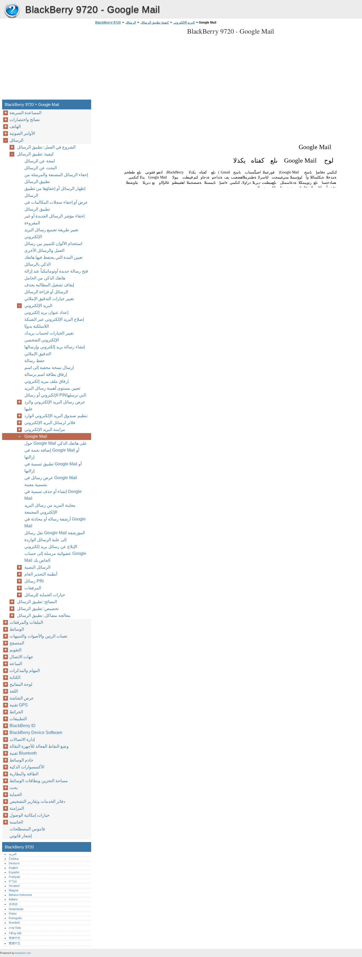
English (13, 867)
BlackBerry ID (23, 725)
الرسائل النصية (37, 567)
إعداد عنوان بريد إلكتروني (46, 312)
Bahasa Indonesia (20, 894)
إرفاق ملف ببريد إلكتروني (46, 381)
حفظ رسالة (34, 360)
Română (14, 922)
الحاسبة (16, 822)
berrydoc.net (23, 952)
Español (14, 872)
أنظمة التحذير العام (40, 574)
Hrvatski (14, 885)
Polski (12, 913)
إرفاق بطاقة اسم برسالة (45, 374)
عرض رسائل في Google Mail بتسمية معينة (50, 481)
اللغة (14, 691)
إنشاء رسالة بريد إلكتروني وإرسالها (54, 347)
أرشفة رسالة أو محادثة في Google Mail (55, 522)
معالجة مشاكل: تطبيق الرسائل (43, 615)
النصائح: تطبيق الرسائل (37, 601)
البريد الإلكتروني (184, 22)
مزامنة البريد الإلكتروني (44, 429)
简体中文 (14, 938)
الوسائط (17, 629)
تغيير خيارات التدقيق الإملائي (49, 298)
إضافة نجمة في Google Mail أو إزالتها (51, 453)
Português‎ (15, 918)
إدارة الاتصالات (22, 739)
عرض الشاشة (22, 698)
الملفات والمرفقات (26, 622)
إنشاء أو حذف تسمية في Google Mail (53, 495)
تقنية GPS (19, 705)
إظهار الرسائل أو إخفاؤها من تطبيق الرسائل (54, 192)
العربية (12, 854)
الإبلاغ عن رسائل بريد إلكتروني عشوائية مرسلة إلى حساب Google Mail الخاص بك (55, 553)
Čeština (14, 858)
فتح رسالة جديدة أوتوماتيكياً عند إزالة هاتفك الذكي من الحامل (56, 274)
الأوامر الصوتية (22, 133)
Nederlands (16, 909)
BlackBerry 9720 (12, 11)
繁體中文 (14, 943)
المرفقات (32, 588)
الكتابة (15, 677)
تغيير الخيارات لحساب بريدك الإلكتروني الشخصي (49, 336)
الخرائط (16, 712)
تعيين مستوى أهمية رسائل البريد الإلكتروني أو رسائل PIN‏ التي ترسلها (55, 391)
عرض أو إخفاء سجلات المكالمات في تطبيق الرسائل (56, 205)
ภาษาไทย (15, 927)
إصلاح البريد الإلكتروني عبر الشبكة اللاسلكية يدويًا (54, 322)
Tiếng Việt (15, 933)
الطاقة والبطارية (24, 774)
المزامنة (17, 808)
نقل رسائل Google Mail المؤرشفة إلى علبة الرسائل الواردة (54, 536)
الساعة (16, 663)
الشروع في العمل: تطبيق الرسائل (46, 147)
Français (14, 876)
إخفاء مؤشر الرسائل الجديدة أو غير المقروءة (54, 219)
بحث (13, 787)
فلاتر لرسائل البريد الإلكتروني (49, 422)
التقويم (15, 650)
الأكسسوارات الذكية (27, 767)
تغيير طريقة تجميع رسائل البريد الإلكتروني (51, 233)
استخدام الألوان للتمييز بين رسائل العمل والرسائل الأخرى (53, 247)
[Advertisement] (138, 63)
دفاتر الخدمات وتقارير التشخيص (37, 801)
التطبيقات (18, 718)
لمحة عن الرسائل (39, 161)
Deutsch (14, 863)
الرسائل (130, 22)
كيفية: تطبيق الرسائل (154, 22)
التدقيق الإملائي (37, 353)
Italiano (13, 899)
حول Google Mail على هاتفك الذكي (55, 443)
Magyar (14, 890)
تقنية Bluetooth (23, 753)
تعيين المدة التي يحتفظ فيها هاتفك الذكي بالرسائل (53, 260)
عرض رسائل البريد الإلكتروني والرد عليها (54, 405)
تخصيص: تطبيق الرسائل (38, 608)
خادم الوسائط (21, 760)
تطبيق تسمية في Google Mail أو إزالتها (53, 467)
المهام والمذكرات (25, 670)
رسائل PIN (34, 581)
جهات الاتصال (21, 657)
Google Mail (35, 436)
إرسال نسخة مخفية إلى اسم (49, 367)
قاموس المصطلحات (27, 829)
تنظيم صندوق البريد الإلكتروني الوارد (55, 415)
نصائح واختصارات (25, 119)
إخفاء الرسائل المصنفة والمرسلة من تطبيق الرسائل (56, 178)
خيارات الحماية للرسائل (44, 595)
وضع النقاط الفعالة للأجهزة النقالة (39, 746)
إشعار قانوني (21, 836)
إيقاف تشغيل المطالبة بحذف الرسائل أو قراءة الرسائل (49, 288)
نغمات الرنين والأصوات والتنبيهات (38, 636)
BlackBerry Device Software (36, 732)
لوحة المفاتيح (21, 684)
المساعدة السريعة (25, 112)
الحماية (16, 794)
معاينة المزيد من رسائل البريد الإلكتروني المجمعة (50, 508)
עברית (13, 881)
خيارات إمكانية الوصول (30, 815)
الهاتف (15, 126)
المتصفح (17, 643)
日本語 (13, 904)
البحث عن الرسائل (40, 168)
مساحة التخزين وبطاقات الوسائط (39, 780)
